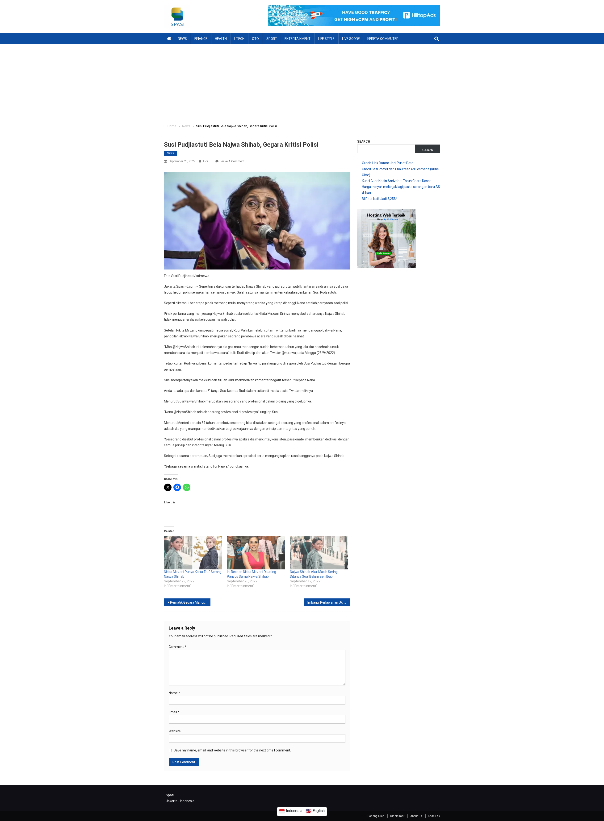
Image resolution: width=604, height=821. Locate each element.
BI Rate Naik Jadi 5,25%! (379, 199)
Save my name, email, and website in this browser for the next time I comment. (232, 750)
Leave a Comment (232, 161)
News (182, 39)
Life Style (326, 39)
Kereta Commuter (382, 39)
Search (363, 141)
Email (174, 712)
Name (174, 693)
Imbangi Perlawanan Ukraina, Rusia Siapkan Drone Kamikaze (328, 602)
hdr (205, 161)
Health (221, 39)
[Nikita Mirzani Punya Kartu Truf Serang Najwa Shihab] (193, 552)
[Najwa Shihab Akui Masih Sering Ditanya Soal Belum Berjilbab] (319, 552)
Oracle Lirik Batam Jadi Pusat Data (387, 163)
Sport (271, 39)
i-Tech (239, 39)
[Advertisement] (302, 80)
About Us (416, 816)
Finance (200, 39)
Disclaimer (397, 816)
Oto (255, 39)
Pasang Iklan (376, 816)
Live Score (351, 39)
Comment (177, 647)
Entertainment (297, 39)
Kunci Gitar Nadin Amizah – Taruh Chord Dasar (396, 181)
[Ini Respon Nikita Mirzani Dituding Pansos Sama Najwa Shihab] (256, 552)
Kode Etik (434, 816)
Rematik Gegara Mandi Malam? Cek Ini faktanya (190, 602)
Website (175, 731)
